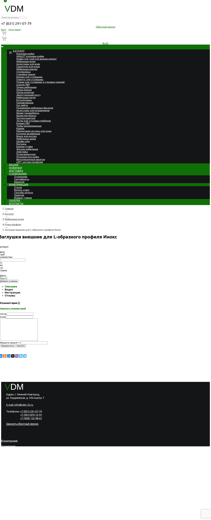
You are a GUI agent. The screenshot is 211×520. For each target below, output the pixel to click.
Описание (11, 286)
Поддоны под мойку (27, 157)
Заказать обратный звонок (22, 423)
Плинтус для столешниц (29, 79)
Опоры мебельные (26, 87)
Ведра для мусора (26, 136)
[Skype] (21, 356)
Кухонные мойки (25, 53)
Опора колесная (25, 92)
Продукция (7, 449)
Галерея (14, 200)
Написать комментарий (13, 308)
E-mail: (19, 404)
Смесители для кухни (28, 66)
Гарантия (19, 195)
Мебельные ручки (25, 61)
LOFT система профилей (29, 162)
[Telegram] (25, 356)
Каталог (19, 50)
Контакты (16, 203)
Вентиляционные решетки (30, 159)
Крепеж (20, 128)
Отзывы (10, 295)
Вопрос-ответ (22, 190)
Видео (9, 289)
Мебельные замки (26, 139)
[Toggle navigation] (2, 46)
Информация (18, 184)
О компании (18, 173)
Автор (3, 314)
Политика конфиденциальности (20, 517)
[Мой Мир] (8, 356)
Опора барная (24, 90)
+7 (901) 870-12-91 (31, 414)
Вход (3, 30)
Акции (13, 164)
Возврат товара (23, 197)
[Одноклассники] (4, 356)
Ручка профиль (13, 224)
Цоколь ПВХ (23, 84)
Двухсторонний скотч (28, 95)
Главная (9, 208)
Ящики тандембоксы (27, 113)
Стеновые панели (25, 74)
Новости (6, 461)
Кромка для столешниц (29, 77)
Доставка (16, 170)
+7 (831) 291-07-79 (16, 24)
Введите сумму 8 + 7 (10, 342)
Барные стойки (24, 146)
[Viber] (17, 356)
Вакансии (19, 182)
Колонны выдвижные (28, 133)
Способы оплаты (23, 192)
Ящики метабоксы (26, 115)
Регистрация (15, 30)
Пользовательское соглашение (60, 517)
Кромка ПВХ (23, 123)
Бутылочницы (24, 100)
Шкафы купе (23, 141)
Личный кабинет (11, 509)
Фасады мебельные (27, 149)
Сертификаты (21, 179)
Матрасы (21, 144)
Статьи (18, 187)
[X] (12, 356)
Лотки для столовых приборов (33, 121)
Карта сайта (88, 517)
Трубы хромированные (28, 126)
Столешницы (23, 71)
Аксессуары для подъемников (33, 110)
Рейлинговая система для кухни (33, 131)
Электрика (22, 151)
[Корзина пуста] (105, 33)
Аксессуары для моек (28, 64)
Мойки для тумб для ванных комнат (36, 59)
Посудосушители (25, 118)
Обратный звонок (105, 27)
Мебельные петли (26, 97)
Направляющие (24, 102)
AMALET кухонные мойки (30, 56)
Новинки (15, 167)
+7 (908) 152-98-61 (31, 418)
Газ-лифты (22, 105)
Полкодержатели (26, 154)
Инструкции (12, 292)
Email (3, 317)
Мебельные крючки (26, 69)
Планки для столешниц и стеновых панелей (40, 82)
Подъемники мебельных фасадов (34, 108)
